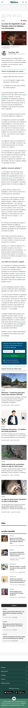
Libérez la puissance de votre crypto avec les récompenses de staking (14, 637)
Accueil (3, 14)
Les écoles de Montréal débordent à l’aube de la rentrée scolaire (17, 553)
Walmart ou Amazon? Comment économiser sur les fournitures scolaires (18, 580)
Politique (12, 589)
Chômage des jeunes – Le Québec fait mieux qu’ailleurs (13, 430)
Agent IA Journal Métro (15, 405)
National (14, 14)
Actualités (8, 14)
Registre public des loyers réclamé (13, 76)
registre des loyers (6, 178)
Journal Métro (21, 545)
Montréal (12, 550)
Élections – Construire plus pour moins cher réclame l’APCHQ (13, 393)
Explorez (12, 535)
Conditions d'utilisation (15, 705)
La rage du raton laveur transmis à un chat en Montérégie (13, 500)
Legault (17, 273)
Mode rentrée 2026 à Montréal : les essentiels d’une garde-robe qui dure (17, 540)
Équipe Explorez (14, 640)
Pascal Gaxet (11, 52)
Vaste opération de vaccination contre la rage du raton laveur (12, 465)
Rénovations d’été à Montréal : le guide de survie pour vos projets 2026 (13, 625)
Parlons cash (13, 564)
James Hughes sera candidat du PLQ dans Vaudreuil (16, 593)
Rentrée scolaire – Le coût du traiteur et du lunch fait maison (18, 568)
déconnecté (20, 322)
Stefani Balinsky (22, 572)
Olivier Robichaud (22, 597)
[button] (2, 2)
